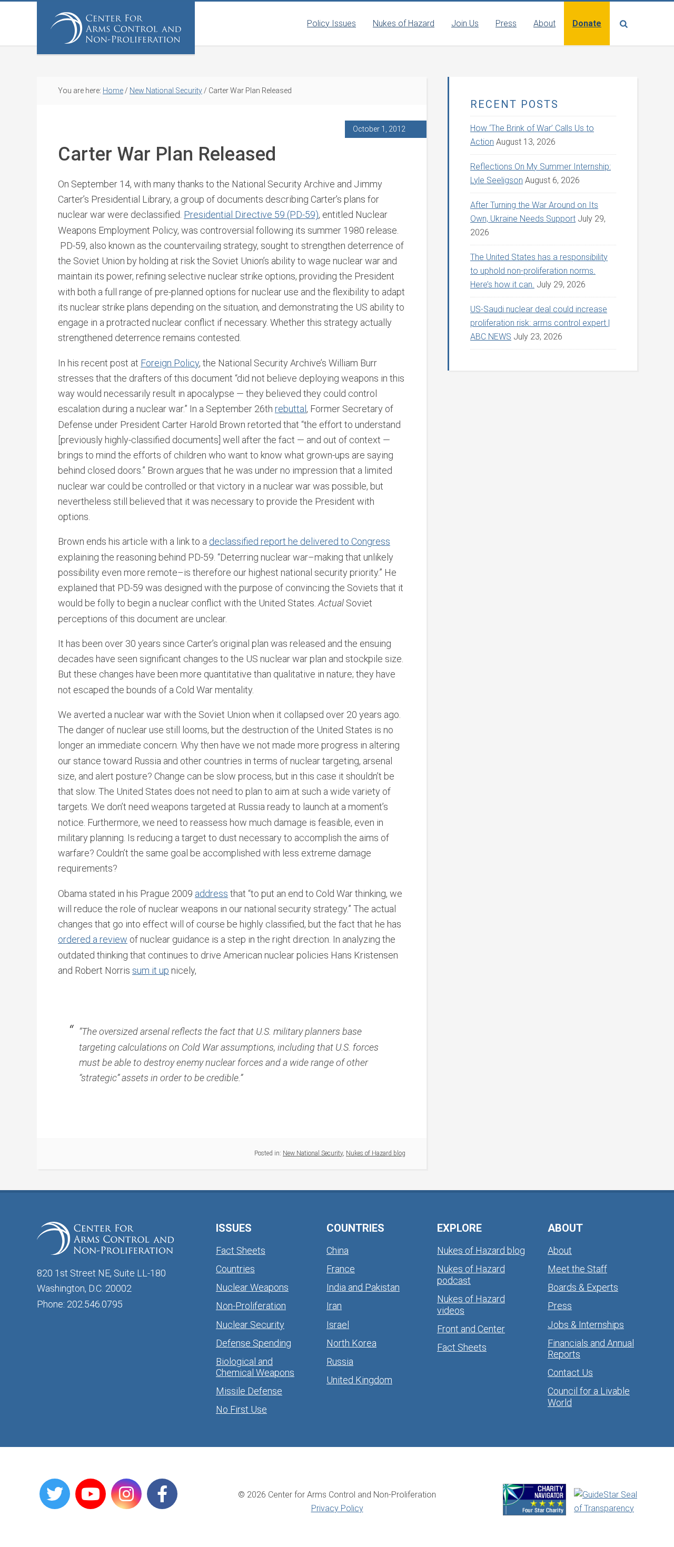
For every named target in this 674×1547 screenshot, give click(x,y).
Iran (334, 1305)
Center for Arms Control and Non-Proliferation (116, 28)
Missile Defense (249, 1390)
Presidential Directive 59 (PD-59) (251, 214)
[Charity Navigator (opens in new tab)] (534, 1499)
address (211, 893)
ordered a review (92, 939)
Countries (235, 1268)
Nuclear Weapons (252, 1287)
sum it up (150, 970)
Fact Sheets (240, 1250)
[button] (623, 23)
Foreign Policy (170, 362)
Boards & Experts (583, 1287)
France (340, 1268)
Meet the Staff (577, 1268)
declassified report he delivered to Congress (299, 541)
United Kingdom (359, 1379)
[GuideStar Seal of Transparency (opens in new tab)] (605, 1501)
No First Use (241, 1409)
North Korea (351, 1343)
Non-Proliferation (251, 1305)
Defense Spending (253, 1343)
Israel (337, 1324)
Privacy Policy (337, 1508)
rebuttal (290, 408)
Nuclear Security (250, 1324)
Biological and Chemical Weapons (255, 1367)
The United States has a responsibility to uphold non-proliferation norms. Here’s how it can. (539, 271)
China (337, 1250)
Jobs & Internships (586, 1324)
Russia (339, 1361)
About (560, 1250)
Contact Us (570, 1372)
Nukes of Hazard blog (375, 1153)
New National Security (313, 1153)
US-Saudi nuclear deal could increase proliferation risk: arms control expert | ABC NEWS (540, 323)
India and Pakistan (363, 1287)
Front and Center (471, 1328)
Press (560, 1305)
